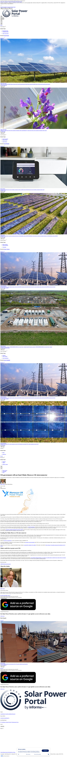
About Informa (2, 752)
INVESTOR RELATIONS (14, 1)
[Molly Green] (3, 483)
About (1, 7)
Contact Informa (8, 752)
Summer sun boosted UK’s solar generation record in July (9, 444)
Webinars (4, 461)
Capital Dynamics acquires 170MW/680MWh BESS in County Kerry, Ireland (13, 346)
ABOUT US (7, 1)
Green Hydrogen (5, 245)
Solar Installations (5, 358)
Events (1, 456)
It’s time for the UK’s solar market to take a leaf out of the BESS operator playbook (14, 286)
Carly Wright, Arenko (4, 287)
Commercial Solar (5, 31)
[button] (33, 5)
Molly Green (3, 190)
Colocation (4, 247)
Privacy (12, 752)
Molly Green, (2, 484)
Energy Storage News (7, 722)
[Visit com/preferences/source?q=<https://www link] (18, 609)
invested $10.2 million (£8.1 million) (30, 545)
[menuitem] (33, 26)
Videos (4, 462)
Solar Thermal (5, 356)
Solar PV (4, 355)
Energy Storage (7, 249)
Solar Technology (3, 285)
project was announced (7, 540)
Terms (14, 752)
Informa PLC (2, 1)
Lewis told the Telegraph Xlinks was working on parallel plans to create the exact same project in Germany (48, 557)
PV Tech (1, 722)
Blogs (3, 452)
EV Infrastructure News (15, 722)
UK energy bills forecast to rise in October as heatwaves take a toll (11, 189)
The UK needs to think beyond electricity (7, 664)
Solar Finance (5, 141)
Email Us (7, 718)
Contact (14, 7)
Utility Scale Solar (6, 33)
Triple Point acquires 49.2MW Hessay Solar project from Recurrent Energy (12, 84)
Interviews (4, 454)
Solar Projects (6, 35)
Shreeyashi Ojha (4, 85)
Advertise (2, 718)
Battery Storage (5, 244)
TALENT (20, 1)
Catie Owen (3, 131)
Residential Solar (5, 30)
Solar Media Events (6, 7)
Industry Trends (5, 464)
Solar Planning (6, 143)
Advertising (11, 7)
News (1, 25)
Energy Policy (5, 139)
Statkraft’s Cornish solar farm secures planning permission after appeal (12, 130)
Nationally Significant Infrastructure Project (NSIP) (14, 529)
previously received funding (29, 542)
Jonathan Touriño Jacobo (5, 347)
